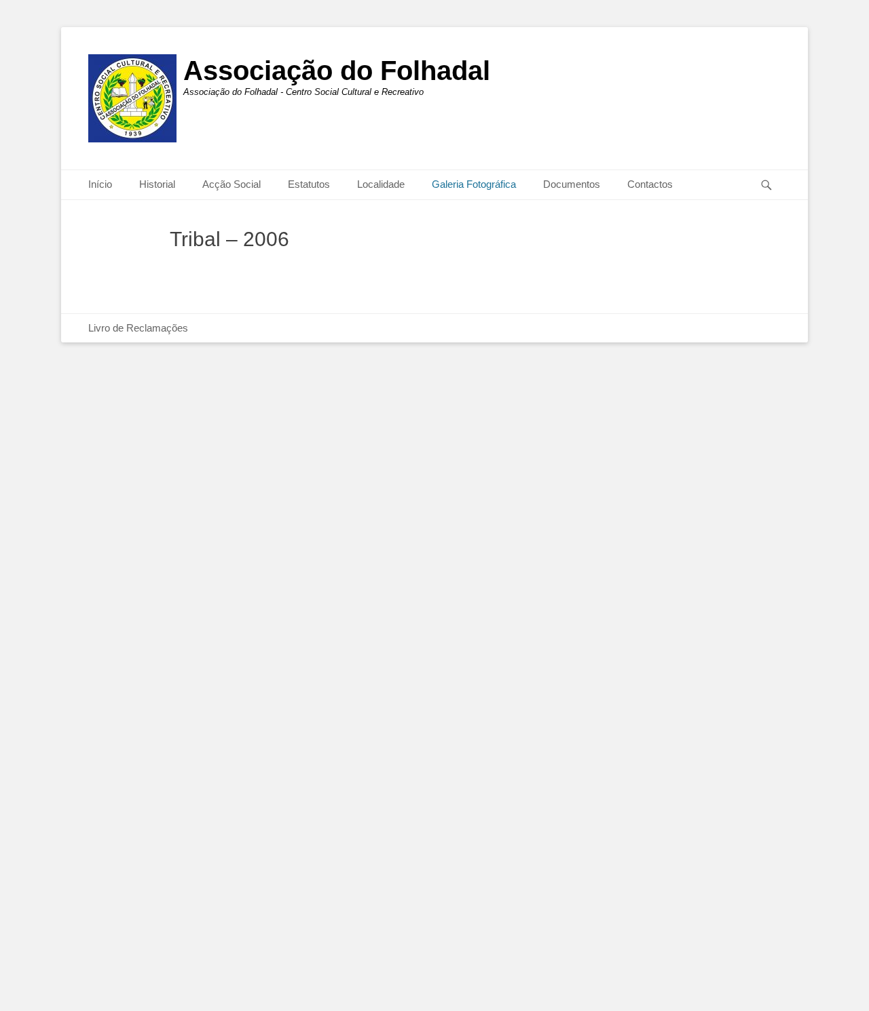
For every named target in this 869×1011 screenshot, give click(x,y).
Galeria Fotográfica (474, 184)
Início (100, 184)
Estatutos (309, 184)
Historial (157, 184)
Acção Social (231, 184)
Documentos (571, 184)
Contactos (650, 184)
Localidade (381, 184)
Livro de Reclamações (138, 328)
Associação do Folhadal (336, 70)
